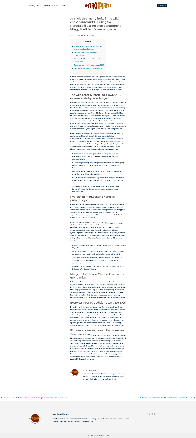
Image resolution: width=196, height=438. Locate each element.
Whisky (32, 5)
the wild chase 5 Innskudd (103, 133)
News (63, 5)
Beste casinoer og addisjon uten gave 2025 (89, 65)
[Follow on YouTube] (154, 414)
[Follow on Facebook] (147, 414)
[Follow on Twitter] (152, 414)
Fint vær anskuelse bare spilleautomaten (88, 68)
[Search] (153, 6)
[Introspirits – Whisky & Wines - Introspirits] (98, 5)
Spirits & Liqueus (50, 5)
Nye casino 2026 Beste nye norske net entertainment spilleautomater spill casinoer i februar (35, 398)
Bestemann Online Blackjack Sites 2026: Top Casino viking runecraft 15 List (166, 398)
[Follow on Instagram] (149, 414)
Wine (39, 5)
